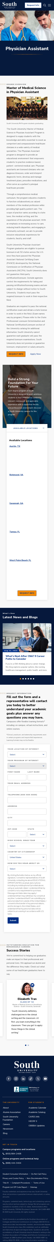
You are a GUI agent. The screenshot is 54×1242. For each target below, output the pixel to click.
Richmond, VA (16, 474)
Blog (5, 1133)
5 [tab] (31, 678)
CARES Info (34, 1116)
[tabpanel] (27, 516)
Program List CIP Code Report (15, 1187)
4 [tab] (28, 678)
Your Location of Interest (23, 749)
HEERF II (33, 1121)
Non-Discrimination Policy (37, 1178)
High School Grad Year (21, 840)
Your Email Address (19, 783)
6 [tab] (33, 678)
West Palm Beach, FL (20, 560)
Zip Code (12, 829)
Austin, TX (14, 446)
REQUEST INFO (16, 354)
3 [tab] (25, 678)
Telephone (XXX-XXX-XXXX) (22, 795)
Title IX (6, 1183)
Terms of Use (39, 1183)
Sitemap (33, 1187)
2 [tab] (23, 678)
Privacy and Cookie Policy (13, 1178)
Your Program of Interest (23, 761)
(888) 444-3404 (13, 1163)
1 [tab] (20, 678)
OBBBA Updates (37, 1125)
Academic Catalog (37, 1112)
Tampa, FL (14, 531)
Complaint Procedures (21, 1183)
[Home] (10, 5)
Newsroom (8, 1128)
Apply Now (35, 354)
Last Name (34, 772)
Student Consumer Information (15, 1174)
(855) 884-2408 (13, 1153)
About (6, 1107)
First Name (14, 772)
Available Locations (26, 428)
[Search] (44, 5)
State (31, 829)
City (10, 818)
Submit (13, 920)
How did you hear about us (24, 863)
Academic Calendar (37, 1107)
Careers (6, 1124)
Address (12, 806)
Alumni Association (12, 1112)
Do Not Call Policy (38, 1174)
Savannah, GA (16, 503)
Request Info (33, 5)
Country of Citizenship (21, 852)
